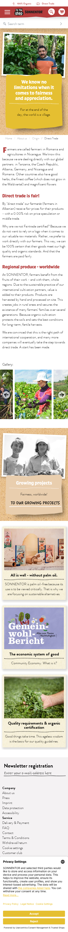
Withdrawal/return (14, 843)
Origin (35, 138)
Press (6, 798)
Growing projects (34, 483)
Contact (7, 833)
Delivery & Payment (15, 823)
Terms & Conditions (15, 838)
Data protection (13, 808)
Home (8, 138)
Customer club (12, 853)
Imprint (7, 803)
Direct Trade (51, 138)
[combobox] (30, 23)
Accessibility (10, 813)
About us (22, 138)
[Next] (61, 395)
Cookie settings (12, 848)
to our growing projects (35, 503)
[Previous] (6, 395)
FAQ (5, 828)
